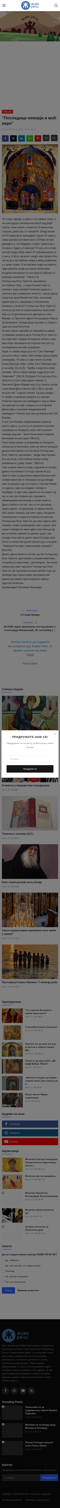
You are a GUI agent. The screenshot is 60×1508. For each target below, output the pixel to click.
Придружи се (30, 769)
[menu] (4, 5)
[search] (56, 5)
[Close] (55, 734)
